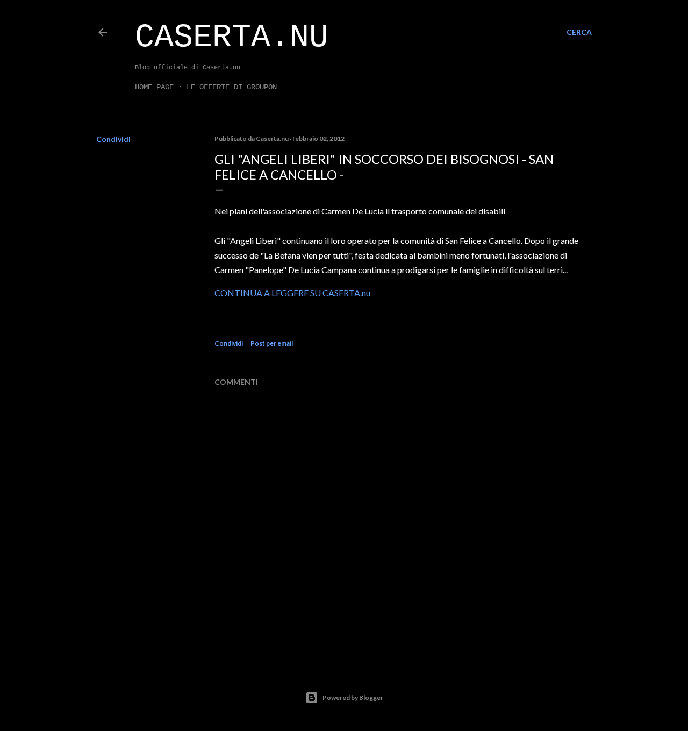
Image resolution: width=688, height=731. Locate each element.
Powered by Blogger (352, 697)
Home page (154, 87)
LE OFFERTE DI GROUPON (232, 87)
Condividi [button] (113, 139)
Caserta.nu (231, 37)
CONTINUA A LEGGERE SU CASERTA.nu (292, 293)
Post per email (271, 343)
